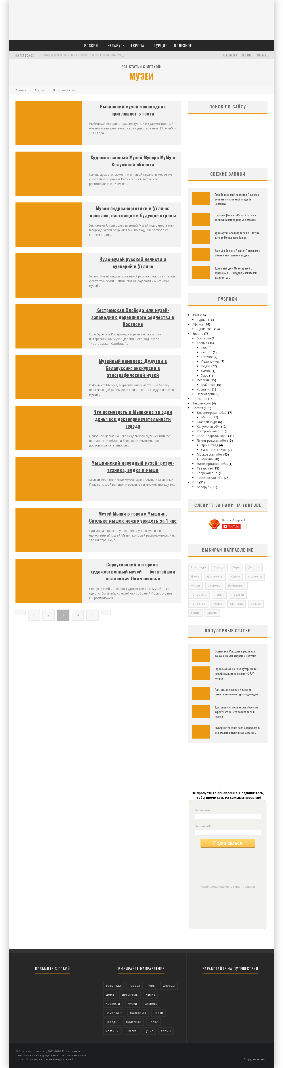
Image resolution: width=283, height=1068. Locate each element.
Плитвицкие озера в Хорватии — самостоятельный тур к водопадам (236, 691)
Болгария (204, 338)
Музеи (195, 585)
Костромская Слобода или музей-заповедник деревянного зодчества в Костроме (132, 316)
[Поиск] (270, 42)
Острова (214, 585)
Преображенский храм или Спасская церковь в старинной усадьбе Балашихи (91, 55)
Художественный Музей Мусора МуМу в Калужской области (133, 161)
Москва (207, 459)
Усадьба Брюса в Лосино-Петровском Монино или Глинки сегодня (237, 252)
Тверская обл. (207, 473)
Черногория (206, 394)
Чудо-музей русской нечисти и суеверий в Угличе (132, 262)
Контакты (263, 55)
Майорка (208, 385)
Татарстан (205, 468)
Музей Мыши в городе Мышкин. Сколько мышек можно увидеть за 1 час (133, 517)
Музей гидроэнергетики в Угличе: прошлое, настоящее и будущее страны (133, 212)
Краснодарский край (212, 436)
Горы (236, 567)
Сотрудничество (254, 1059)
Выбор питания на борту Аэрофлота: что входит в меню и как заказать (237, 730)
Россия (91, 45)
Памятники (236, 585)
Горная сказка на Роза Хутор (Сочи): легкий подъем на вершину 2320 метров (236, 673)
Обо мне (246, 55)
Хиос (204, 375)
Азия (195, 315)
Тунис (195, 613)
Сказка (256, 604)
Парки (219, 595)
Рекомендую (201, 403)
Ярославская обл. (210, 477)
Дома (195, 576)
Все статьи (230, 55)
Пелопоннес (210, 361)
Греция (202, 343)
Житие (235, 576)
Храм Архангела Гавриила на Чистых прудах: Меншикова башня (236, 235)
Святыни (236, 604)
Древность (215, 576)
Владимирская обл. (211, 412)
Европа (137, 45)
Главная (20, 90)
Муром (206, 417)
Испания (203, 380)
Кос (204, 347)
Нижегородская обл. (212, 464)
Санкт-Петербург (214, 450)
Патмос (207, 357)
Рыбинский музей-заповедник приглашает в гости (133, 110)
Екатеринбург (207, 422)
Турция (161, 45)
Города (219, 567)
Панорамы (199, 595)
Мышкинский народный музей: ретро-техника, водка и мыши (133, 466)
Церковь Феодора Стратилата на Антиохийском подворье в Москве (235, 217)
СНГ (195, 482)
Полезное (183, 45)
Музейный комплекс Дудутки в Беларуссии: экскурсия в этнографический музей (133, 367)
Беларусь (116, 45)
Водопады (198, 567)
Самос (206, 371)
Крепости (255, 576)
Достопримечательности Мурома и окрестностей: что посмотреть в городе (236, 712)
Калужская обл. (208, 426)
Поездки (237, 595)
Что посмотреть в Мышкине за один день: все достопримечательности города (133, 418)
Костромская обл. (210, 431)
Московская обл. (209, 454)
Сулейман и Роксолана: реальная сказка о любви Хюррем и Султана (235, 653)
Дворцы (254, 567)
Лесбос (206, 352)
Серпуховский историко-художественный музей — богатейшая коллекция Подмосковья (133, 571)
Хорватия (204, 389)
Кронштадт (209, 445)
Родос (205, 366)
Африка (198, 324)
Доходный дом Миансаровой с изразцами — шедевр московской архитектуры (235, 273)
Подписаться (227, 843)
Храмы (212, 613)
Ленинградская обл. (211, 440)
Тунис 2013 (205, 329)
